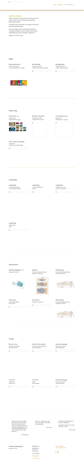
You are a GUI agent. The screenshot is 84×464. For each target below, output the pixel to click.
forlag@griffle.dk (35, 455)
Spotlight (60, 4)
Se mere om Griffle (36, 458)
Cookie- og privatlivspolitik (61, 447)
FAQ (64, 4)
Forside (55, 4)
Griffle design (70, 4)
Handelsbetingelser (59, 446)
